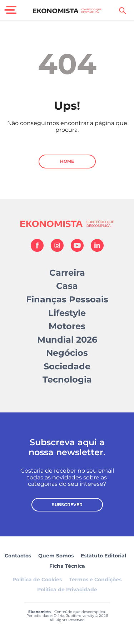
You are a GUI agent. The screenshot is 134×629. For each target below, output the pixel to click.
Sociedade (67, 366)
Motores (67, 326)
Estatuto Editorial (103, 555)
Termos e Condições (95, 579)
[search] (122, 11)
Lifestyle (67, 313)
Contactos (18, 555)
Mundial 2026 (67, 339)
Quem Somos (56, 555)
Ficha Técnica (67, 566)
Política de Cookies (37, 579)
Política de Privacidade (67, 589)
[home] (67, 10)
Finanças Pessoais (67, 299)
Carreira (67, 272)
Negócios (67, 353)
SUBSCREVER (67, 504)
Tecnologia (67, 379)
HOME (67, 161)
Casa (67, 286)
